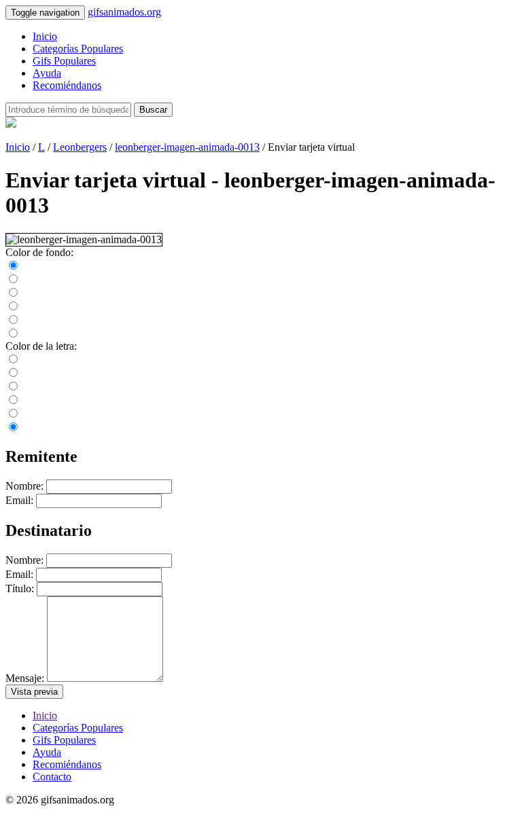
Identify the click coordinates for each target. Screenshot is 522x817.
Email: (19, 500)
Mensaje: (24, 678)
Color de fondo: (39, 252)
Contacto (52, 776)
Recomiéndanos (67, 85)
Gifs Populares (64, 61)
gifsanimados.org (124, 12)
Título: (19, 588)
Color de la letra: (41, 346)
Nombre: (24, 486)
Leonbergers (80, 147)
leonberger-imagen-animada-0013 (187, 147)
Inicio (45, 36)
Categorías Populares (78, 48)
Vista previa (34, 692)
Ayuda (47, 73)
